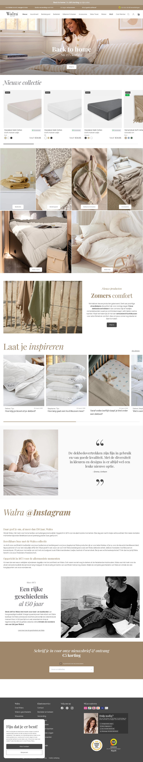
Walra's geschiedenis (23, 712)
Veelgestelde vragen (45, 733)
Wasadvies (19, 716)
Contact (40, 708)
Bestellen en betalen (45, 712)
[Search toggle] (128, 14)
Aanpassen (24, 752)
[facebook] (62, 708)
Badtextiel (56, 14)
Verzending (41, 716)
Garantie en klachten (45, 729)
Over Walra (19, 708)
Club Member (120, 14)
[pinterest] (67, 708)
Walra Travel (94, 14)
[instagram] (72, 708)
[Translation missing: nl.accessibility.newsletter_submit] (91, 669)
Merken (103, 14)
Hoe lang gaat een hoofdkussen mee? (66, 411)
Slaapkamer (51, 408)
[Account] (133, 14)
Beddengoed (45, 14)
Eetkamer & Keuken (69, 14)
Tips (12, 408)
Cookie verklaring (54, 758)
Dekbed (7, 408)
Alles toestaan (24, 746)
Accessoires (83, 14)
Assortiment (34, 14)
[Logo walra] (12, 14)
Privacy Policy (30, 741)
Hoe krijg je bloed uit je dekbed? (20, 411)
